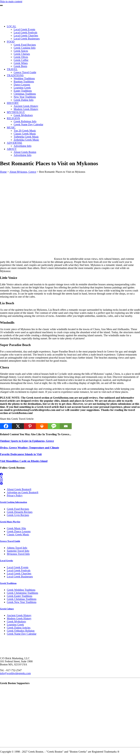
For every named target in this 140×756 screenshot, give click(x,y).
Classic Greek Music (18, 534)
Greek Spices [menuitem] (21, 50)
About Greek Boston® (19, 489)
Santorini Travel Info (18, 550)
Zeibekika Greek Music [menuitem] (26, 139)
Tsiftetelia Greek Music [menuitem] (26, 136)
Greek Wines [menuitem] (21, 63)
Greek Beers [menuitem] (20, 66)
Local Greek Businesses (20, 576)
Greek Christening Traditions (22, 592)
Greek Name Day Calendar (21, 633)
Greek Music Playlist (10, 521)
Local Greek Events (17, 567)
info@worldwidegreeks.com (15, 673)
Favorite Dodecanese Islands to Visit (21, 454)
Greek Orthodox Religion (20, 630)
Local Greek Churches (19, 573)
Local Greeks (6, 560)
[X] (18, 426)
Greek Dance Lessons (19, 531)
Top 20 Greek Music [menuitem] (25, 130)
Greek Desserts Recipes (19, 512)
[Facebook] (6, 426)
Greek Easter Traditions (19, 596)
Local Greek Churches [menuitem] (26, 35)
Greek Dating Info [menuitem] (23, 99)
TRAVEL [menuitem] (12, 69)
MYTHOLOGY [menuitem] (16, 112)
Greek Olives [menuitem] (21, 57)
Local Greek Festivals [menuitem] (25, 32)
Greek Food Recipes (18, 508)
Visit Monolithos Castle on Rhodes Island (23, 461)
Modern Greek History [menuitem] (26, 109)
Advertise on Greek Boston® (22, 492)
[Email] (66, 426)
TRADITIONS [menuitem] (15, 75)
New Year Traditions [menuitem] (25, 96)
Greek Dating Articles (18, 627)
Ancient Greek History (19, 615)
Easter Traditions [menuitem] (23, 90)
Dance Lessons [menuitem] (22, 84)
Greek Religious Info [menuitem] (25, 121)
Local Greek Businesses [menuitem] (27, 38)
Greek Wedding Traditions (21, 589)
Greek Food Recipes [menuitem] (25, 44)
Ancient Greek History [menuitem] (26, 106)
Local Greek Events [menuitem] (24, 29)
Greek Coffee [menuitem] (21, 60)
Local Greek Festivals (18, 570)
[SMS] (54, 426)
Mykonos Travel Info (18, 553)
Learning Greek (15, 624)
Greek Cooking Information (13, 502)
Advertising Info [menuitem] (22, 145)
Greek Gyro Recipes (18, 515)
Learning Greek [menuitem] (22, 87)
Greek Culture (7, 608)
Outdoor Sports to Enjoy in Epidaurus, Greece (27, 440)
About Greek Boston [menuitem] (25, 152)
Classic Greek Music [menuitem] (25, 133)
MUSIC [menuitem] (11, 127)
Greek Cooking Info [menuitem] (25, 47)
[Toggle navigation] (1, 5)
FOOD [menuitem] (11, 41)
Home (3, 171)
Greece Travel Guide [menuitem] (25, 72)
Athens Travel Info (17, 547)
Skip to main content (11, 1)
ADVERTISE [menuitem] (14, 142)
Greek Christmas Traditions (21, 599)
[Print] (42, 426)
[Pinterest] (30, 426)
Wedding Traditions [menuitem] (24, 78)
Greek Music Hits (16, 528)
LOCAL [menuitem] (11, 26)
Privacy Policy (15, 495)
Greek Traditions (8, 583)
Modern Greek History (19, 618)
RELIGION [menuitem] (13, 118)
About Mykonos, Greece (22, 171)
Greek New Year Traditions (21, 602)
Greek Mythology (16, 621)
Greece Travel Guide (10, 541)
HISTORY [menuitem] (13, 103)
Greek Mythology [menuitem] (23, 115)
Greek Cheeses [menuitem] (22, 53)
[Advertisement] (70, 197)
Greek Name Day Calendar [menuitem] (28, 124)
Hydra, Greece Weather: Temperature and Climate (29, 447)
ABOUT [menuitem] (12, 149)
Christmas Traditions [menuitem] (25, 93)
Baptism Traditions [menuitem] (24, 81)
